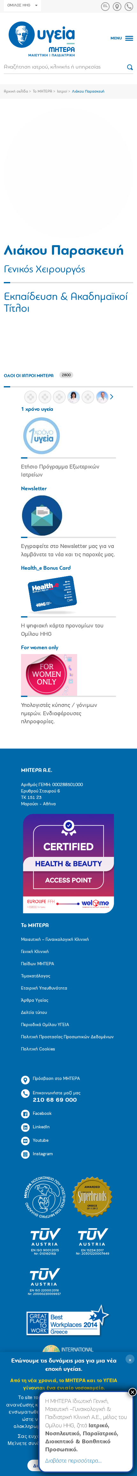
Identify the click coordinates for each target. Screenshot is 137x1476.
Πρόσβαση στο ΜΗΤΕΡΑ (56, 1078)
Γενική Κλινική (35, 951)
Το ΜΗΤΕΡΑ (42, 92)
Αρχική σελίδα (16, 92)
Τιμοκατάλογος (35, 976)
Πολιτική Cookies (38, 1049)
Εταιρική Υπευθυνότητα (44, 988)
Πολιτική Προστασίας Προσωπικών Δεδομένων (67, 1037)
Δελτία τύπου (34, 1012)
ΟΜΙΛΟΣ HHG (18, 5)
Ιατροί (62, 92)
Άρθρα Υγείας (34, 1000)
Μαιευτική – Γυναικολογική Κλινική (55, 939)
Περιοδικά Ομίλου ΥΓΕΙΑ (45, 1025)
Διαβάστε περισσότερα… (73, 1461)
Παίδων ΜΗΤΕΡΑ (37, 964)
